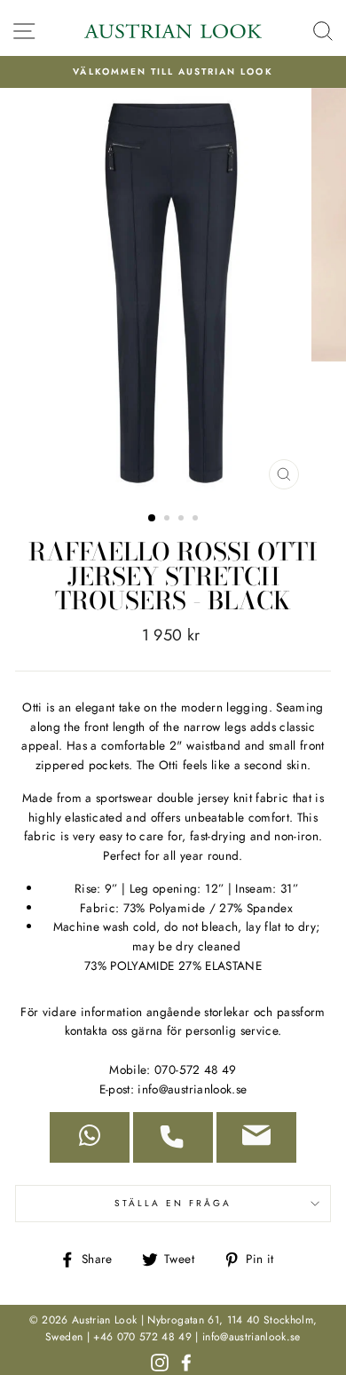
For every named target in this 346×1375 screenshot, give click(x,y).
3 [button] (182, 519)
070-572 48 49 (195, 1069)
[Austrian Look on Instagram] (160, 1361)
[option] (173, 72)
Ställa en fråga (173, 1203)
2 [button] (168, 519)
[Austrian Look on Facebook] (186, 1361)
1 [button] (152, 518)
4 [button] (197, 519)
